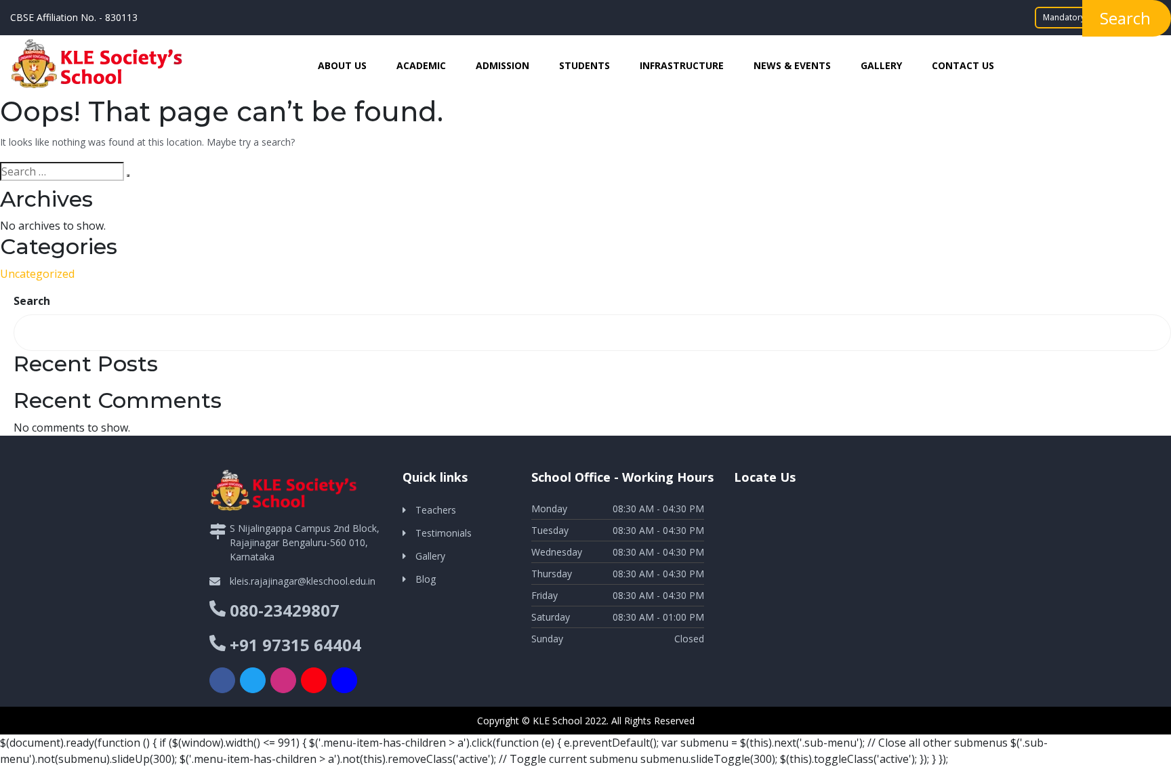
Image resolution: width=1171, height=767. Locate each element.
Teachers (435, 509)
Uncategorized (37, 273)
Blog (425, 579)
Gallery (881, 65)
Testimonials (443, 532)
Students (584, 65)
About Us (342, 65)
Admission (502, 65)
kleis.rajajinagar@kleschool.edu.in (302, 581)
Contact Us (963, 65)
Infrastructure (682, 65)
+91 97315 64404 (295, 645)
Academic (421, 65)
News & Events (792, 65)
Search (32, 300)
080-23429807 (285, 610)
